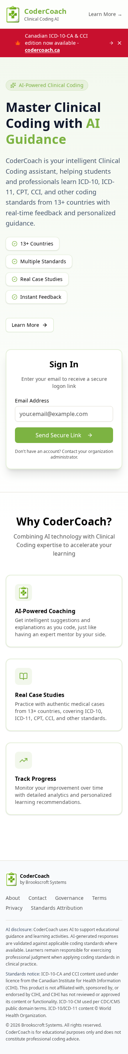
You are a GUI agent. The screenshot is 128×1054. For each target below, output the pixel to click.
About (13, 897)
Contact (37, 897)
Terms (99, 897)
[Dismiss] (119, 43)
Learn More (25, 324)
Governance (69, 897)
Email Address (32, 400)
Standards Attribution (57, 907)
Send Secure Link (58, 435)
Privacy (14, 907)
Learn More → (105, 14)
